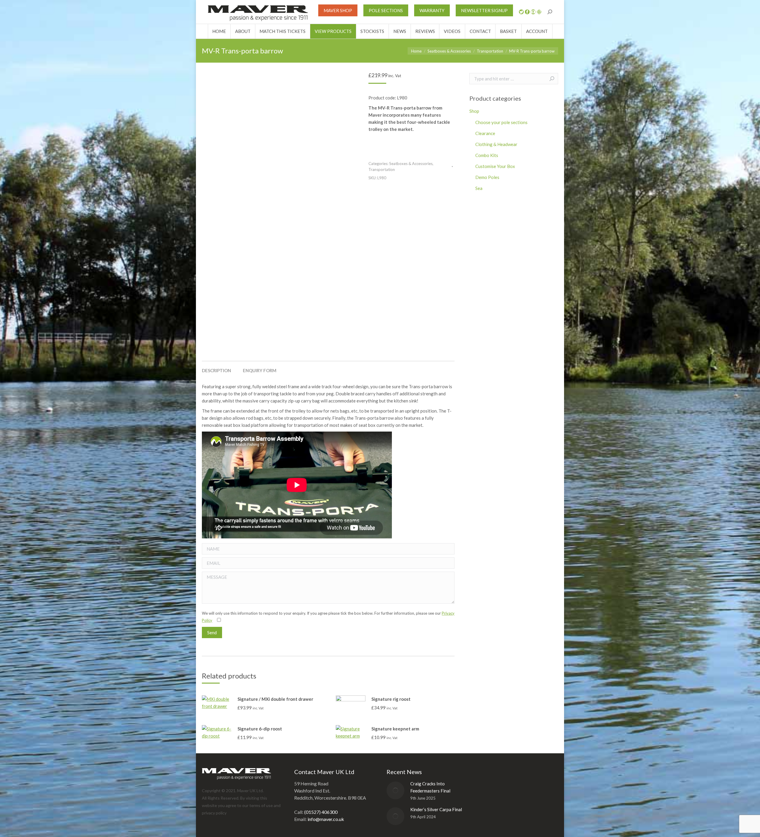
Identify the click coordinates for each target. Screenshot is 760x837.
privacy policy (214, 812)
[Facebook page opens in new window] (527, 11)
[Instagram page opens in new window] (539, 11)
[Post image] (395, 790)
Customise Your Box (495, 166)
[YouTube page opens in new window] (533, 11)
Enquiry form (259, 370)
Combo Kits (486, 155)
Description (216, 370)
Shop (474, 111)
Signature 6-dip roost (260, 728)
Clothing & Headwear (496, 144)
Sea (478, 188)
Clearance (485, 133)
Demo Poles (487, 177)
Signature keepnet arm (395, 728)
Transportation (381, 169)
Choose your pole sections (501, 122)
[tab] (216, 367)
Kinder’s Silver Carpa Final (436, 809)
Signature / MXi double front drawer (275, 699)
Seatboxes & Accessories (411, 163)
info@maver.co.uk (326, 819)
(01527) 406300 (321, 812)
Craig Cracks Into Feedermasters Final (430, 787)
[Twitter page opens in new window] (521, 11)
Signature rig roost (391, 699)
